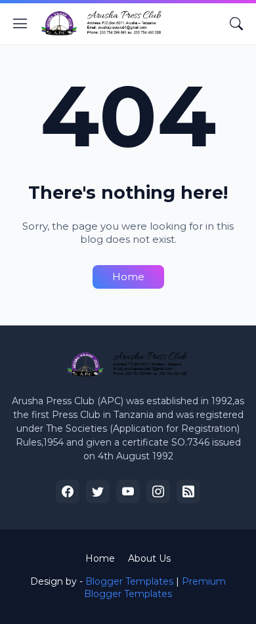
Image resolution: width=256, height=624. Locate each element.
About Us (149, 558)
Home (128, 276)
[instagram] (158, 491)
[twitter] (98, 491)
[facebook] (67, 491)
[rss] (188, 491)
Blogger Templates (129, 581)
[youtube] (128, 491)
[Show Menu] (20, 23)
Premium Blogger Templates (155, 587)
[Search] (236, 23)
